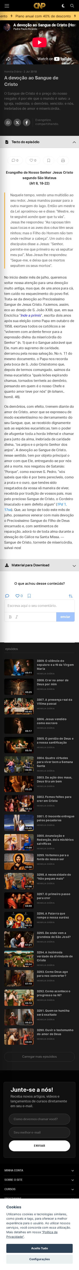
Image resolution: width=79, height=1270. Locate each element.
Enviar (39, 1146)
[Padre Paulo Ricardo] (40, 6)
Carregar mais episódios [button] (39, 1056)
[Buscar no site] (72, 5)
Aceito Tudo (39, 1248)
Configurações (39, 1259)
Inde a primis (31, 315)
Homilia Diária (12, 71)
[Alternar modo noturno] (63, 5)
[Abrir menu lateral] (6, 5)
